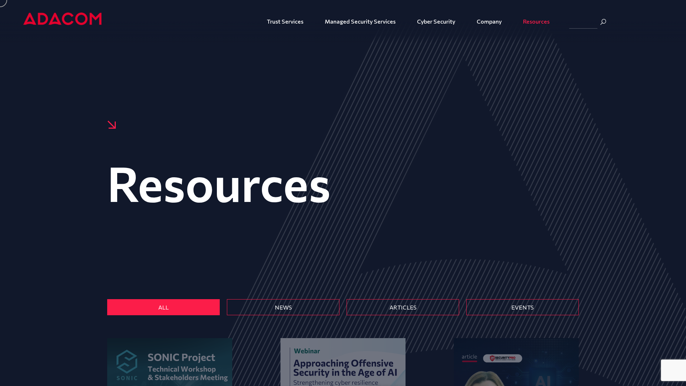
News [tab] (283, 307)
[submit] (603, 22)
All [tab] (163, 307)
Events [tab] (522, 307)
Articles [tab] (403, 307)
